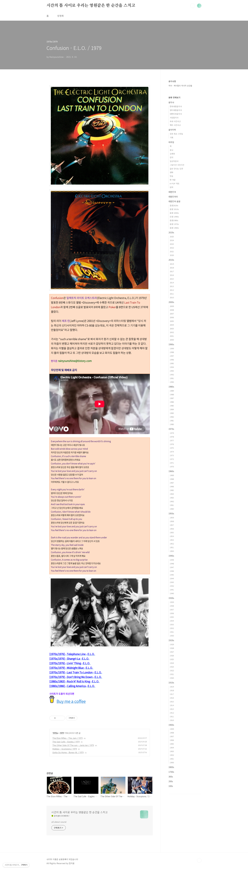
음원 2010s (174, 209)
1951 (172, 547)
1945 (172, 574)
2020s (171, 232)
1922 (172, 670)
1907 (172, 736)
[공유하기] (58, 718)
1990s (171, 344)
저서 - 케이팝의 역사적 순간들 (180, 85)
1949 (172, 559)
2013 (172, 286)
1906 (172, 740)
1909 (172, 729)
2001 (172, 336)
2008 (172, 310)
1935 (172, 617)
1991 (172, 378)
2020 (172, 255)
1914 (172, 705)
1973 (172, 455)
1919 (172, 686)
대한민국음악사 (176, 113)
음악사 (171, 102)
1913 (172, 709)
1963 (172, 497)
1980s (171, 386)
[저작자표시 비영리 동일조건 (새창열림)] (81, 718)
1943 (172, 582)
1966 (172, 486)
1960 (172, 508)
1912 (172, 712)
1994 (172, 367)
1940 (172, 593)
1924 (172, 663)
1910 (172, 720)
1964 (172, 494)
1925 (172, 659)
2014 (172, 282)
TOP (199, 860)
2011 (172, 293)
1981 (172, 420)
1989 (172, 390)
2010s (171, 259)
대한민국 (172, 191)
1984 (172, 409)
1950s (171, 513)
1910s (171, 682)
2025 (172, 236)
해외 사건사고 (175, 125)
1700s (171, 771)
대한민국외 (173, 196)
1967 (172, 482)
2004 (172, 324)
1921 (172, 674)
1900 (172, 762)
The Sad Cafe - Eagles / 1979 (66, 741)
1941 (172, 589)
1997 (172, 356)
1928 (172, 648)
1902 (172, 755)
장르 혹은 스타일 (176, 133)
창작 (171, 157)
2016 (172, 275)
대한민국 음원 (174, 201)
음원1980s (174, 220)
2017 (172, 271)
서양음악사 (174, 117)
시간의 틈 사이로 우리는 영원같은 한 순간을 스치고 (90, 6)
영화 (171, 172)
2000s (171, 302)
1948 (172, 563)
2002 (172, 332)
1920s (171, 640)
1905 (172, 743)
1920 (172, 678)
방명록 (60, 15)
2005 (172, 321)
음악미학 (172, 129)
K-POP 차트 (174, 183)
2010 (172, 297)
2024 (172, 240)
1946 (172, 571)
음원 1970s (174, 224)
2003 (172, 328)
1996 (172, 359)
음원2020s (174, 205)
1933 (172, 624)
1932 (172, 628)
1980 (172, 424)
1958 (172, 521)
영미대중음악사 (176, 110)
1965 (172, 490)
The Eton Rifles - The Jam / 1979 (67, 738)
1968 (172, 479)
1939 (172, 602)
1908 (172, 732)
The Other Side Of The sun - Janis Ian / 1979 (73, 745)
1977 (172, 440)
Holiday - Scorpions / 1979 (64, 749)
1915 (172, 701)
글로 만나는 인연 (176, 168)
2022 (172, 247)
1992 (172, 374)
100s (170, 786)
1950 (172, 551)
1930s (171, 598)
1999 (172, 348)
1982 (172, 416)
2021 (172, 251)
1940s (171, 555)
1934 (172, 620)
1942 (172, 586)
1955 (172, 532)
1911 (172, 716)
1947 (172, 567)
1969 (172, 475)
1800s (171, 767)
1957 (172, 525)
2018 (172, 267)
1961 (172, 505)
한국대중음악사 (176, 106)
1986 (172, 402)
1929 (172, 644)
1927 (172, 651)
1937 (172, 609)
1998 (172, 352)
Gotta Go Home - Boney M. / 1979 (68, 752)
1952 (172, 543)
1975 (172, 448)
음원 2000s (174, 213)
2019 (172, 264)
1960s (171, 471)
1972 (172, 459)
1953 (172, 540)
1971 (172, 462)
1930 (172, 635)
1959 (172, 517)
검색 (192, 6)
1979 (62, 733)
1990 (172, 382)
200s (170, 781)
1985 (172, 405)
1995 (172, 363)
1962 (172, 501)
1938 (172, 605)
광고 (171, 150)
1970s (55, 733)
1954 (172, 536)
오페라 (172, 153)
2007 (172, 313)
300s (170, 776)
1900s (171, 724)
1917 (172, 694)
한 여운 (173, 179)
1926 (172, 655)
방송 (171, 176)
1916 (172, 697)
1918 (172, 690)
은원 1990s (174, 216)
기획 (171, 137)
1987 (172, 398)
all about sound (58, 821)
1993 (172, 370)
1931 (172, 632)
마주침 (171, 142)
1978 (172, 436)
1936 (172, 613)
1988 (172, 394)
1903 (172, 751)
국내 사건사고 (175, 121)
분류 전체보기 (174, 97)
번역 (171, 187)
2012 (172, 290)
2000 (172, 339)
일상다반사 (174, 161)
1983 (172, 413)
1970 (172, 466)
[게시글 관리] (62, 718)
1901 (172, 758)
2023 (172, 244)
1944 (172, 578)
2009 (172, 306)
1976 (172, 444)
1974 (172, 451)
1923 (172, 666)
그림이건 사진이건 (177, 165)
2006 (172, 317)
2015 (172, 278)
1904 (172, 747)
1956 (172, 528)
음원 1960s (174, 227)
